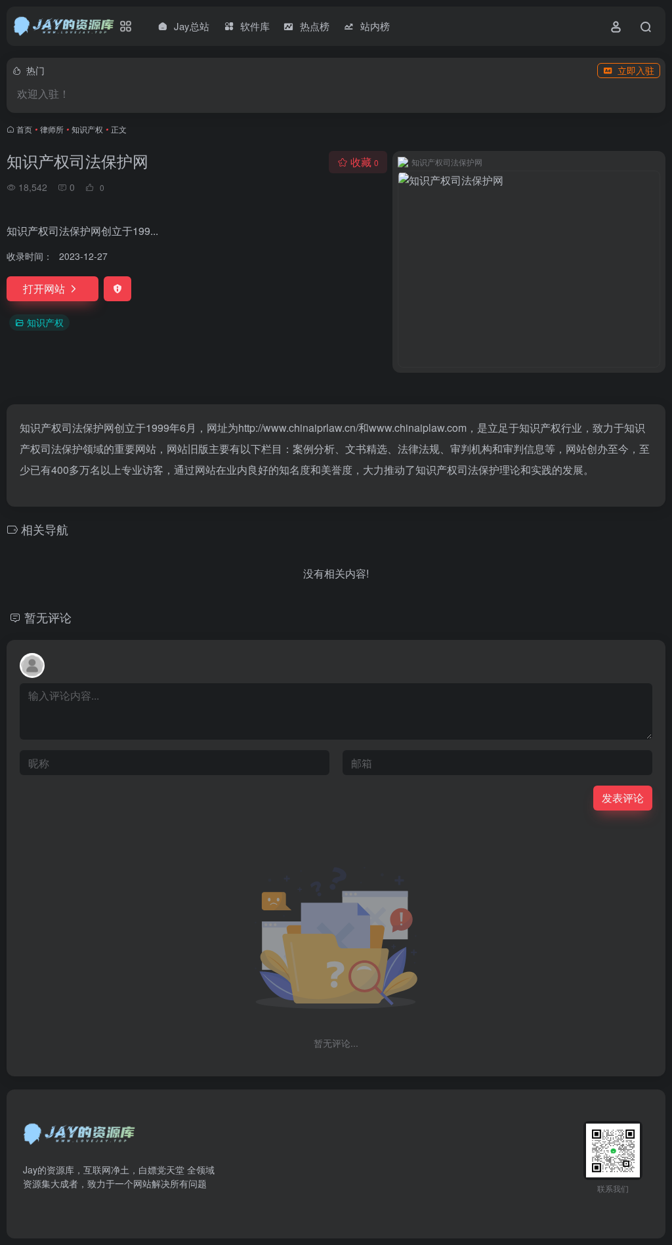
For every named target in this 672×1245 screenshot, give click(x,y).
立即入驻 (636, 70)
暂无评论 (48, 616)
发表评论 (623, 797)
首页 (24, 129)
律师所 (52, 129)
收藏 (364, 161)
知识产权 (87, 129)
